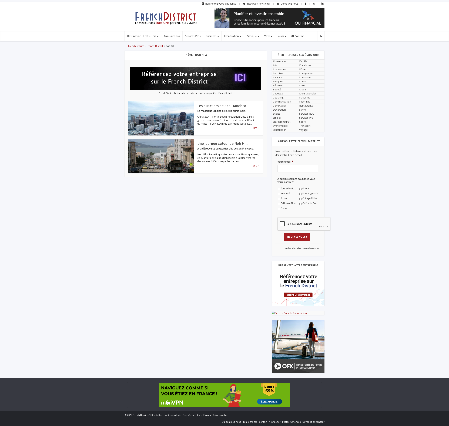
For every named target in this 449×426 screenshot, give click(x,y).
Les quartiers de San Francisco (221, 106)
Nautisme (304, 97)
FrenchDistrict (136, 46)
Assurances (279, 69)
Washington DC (310, 193)
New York (285, 193)
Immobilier (305, 77)
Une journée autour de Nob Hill (222, 143)
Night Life (304, 101)
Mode (302, 89)
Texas (284, 208)
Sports (303, 121)
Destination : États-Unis (141, 36)
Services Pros (193, 36)
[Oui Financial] (269, 18)
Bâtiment (278, 85)
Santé (302, 109)
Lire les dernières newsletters (301, 248)
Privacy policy (220, 415)
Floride (306, 188)
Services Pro (306, 117)
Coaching (278, 97)
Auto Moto (279, 73)
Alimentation (280, 61)
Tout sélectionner (289, 188)
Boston (284, 198)
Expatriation (231, 36)
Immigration (306, 73)
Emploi (277, 117)
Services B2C (306, 113)
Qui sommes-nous (231, 421)
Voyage (303, 129)
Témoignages (250, 421)
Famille (303, 61)
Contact (299, 36)
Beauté (277, 89)
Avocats (277, 77)
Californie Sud (309, 203)
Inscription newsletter (258, 3)
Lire (256, 127)
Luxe (302, 85)
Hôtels (303, 69)
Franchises (305, 65)
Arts (275, 65)
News (280, 36)
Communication (282, 101)
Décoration (279, 109)
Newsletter (274, 421)
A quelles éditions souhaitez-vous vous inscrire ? (296, 180)
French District (155, 46)
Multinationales (308, 93)
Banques (278, 81)
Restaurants (306, 105)
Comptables (280, 105)
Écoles (276, 113)
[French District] (165, 16)
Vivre (267, 36)
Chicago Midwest (310, 198)
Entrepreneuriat (281, 121)
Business (211, 36)
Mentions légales (202, 415)
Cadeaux (278, 93)
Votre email (285, 161)
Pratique (251, 36)
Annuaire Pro (172, 36)
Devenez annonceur (313, 421)
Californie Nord (288, 203)
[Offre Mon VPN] (224, 395)
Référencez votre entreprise (220, 3)
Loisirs (303, 81)
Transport (304, 125)
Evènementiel (280, 125)
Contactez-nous (289, 3)
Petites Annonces (291, 421)
